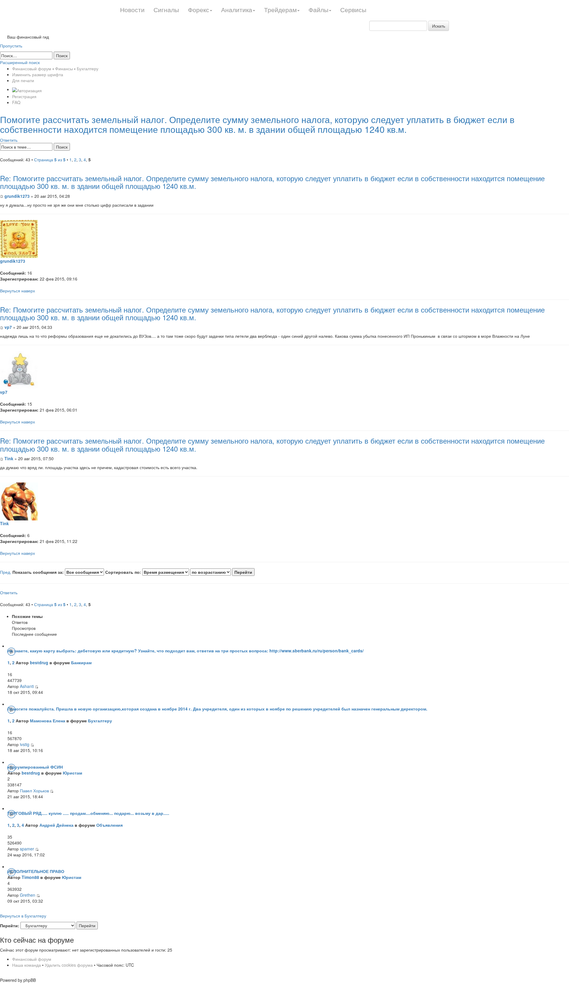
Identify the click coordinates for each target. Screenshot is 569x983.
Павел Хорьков (34, 791)
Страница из (49, 159)
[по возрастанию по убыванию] (222, 572)
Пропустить (11, 46)
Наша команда (26, 965)
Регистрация (24, 96)
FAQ (16, 102)
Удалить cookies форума (69, 965)
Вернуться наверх (17, 291)
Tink (8, 458)
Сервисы (353, 9)
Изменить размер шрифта (37, 74)
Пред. (5, 572)
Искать (438, 26)
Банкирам (81, 662)
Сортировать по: (123, 572)
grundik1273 (17, 196)
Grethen (27, 895)
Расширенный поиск (20, 62)
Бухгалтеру (87, 68)
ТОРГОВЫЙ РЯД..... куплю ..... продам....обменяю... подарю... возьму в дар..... (88, 813)
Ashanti (27, 686)
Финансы (64, 68)
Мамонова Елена (47, 721)
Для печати (23, 80)
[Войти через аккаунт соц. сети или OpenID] (27, 89)
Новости (132, 9)
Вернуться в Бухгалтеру (23, 916)
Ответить (8, 140)
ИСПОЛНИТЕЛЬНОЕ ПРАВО (35, 871)
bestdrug (39, 662)
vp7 (8, 327)
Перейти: (9, 925)
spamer (27, 849)
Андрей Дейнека (56, 825)
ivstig (24, 744)
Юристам (72, 773)
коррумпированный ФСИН (35, 767)
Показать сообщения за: (38, 572)
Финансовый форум (31, 68)
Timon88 (30, 877)
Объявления (109, 825)
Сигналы (166, 9)
